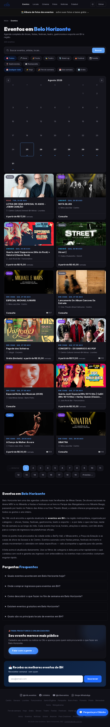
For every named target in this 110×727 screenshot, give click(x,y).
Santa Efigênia (50, 700)
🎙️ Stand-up (64, 58)
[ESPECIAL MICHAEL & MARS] (29, 293)
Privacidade (78, 716)
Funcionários (36, 700)
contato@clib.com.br (73, 722)
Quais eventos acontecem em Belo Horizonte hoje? (36, 575)
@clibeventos (62, 695)
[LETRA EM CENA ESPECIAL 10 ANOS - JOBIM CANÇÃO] (29, 196)
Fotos (54, 4)
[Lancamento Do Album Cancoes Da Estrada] (81, 293)
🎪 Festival (79, 58)
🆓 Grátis (82, 70)
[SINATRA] (81, 433)
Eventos (25, 4)
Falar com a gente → (23, 650)
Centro (8, 700)
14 (35, 475)
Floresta (83, 700)
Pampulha (62, 700)
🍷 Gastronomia (13, 64)
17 (59, 475)
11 (100, 468)
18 (67, 475)
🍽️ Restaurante (31, 64)
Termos (88, 716)
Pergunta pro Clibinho (92, 712)
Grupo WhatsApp (82, 695)
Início (6, 21)
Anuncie (53, 716)
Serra (48, 705)
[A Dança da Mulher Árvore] (29, 433)
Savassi (16, 700)
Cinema (45, 4)
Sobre (45, 716)
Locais (36, 4)
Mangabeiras (58, 705)
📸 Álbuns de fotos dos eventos (55, 12)
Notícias (64, 4)
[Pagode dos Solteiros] (29, 339)
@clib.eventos (29, 695)
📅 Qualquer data (13, 70)
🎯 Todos (10, 58)
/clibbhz (46, 695)
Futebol (74, 4)
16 (51, 475)
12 (18, 475)
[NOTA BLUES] (81, 196)
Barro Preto (73, 700)
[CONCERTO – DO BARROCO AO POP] (81, 339)
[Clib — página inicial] (7, 4)
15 (43, 475)
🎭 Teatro (49, 58)
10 (92, 468)
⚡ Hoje (29, 70)
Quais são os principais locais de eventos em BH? (35, 616)
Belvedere (100, 700)
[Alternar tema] (92, 4)
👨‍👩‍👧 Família (94, 58)
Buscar (98, 50)
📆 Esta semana (65, 70)
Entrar (101, 4)
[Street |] (81, 245)
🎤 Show (23, 58)
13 (26, 475)
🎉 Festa (36, 58)
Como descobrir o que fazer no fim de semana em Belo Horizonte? (44, 596)
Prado (91, 700)
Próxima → (88, 475)
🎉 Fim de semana (46, 70)
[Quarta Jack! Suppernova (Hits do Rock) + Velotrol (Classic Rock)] (29, 245)
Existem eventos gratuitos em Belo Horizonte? (33, 606)
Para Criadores (65, 716)
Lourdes (25, 700)
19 (75, 475)
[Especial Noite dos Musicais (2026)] (29, 386)
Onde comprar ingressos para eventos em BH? (33, 586)
